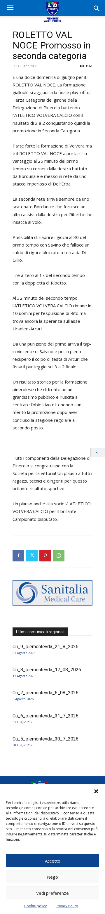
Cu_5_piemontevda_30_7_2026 (45, 739)
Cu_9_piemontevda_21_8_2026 (45, 646)
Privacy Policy (67, 905)
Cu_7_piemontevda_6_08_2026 (45, 693)
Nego (52, 877)
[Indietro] (98, 453)
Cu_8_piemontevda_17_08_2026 (47, 669)
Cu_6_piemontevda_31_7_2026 (45, 716)
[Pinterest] (45, 555)
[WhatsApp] (58, 555)
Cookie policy (35, 905)
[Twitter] (32, 555)
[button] (96, 791)
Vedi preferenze (52, 893)
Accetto (52, 861)
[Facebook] (18, 555)
